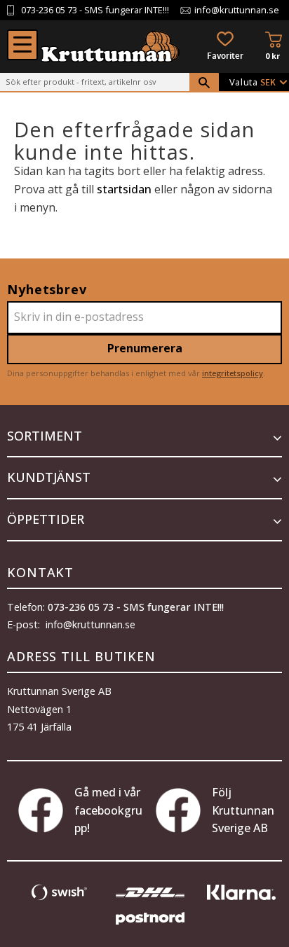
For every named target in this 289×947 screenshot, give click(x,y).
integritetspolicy (232, 373)
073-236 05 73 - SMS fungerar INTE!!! (136, 607)
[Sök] (204, 82)
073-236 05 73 (49, 10)
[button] (22, 44)
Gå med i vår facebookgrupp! (108, 810)
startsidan (124, 189)
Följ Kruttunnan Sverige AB (243, 810)
